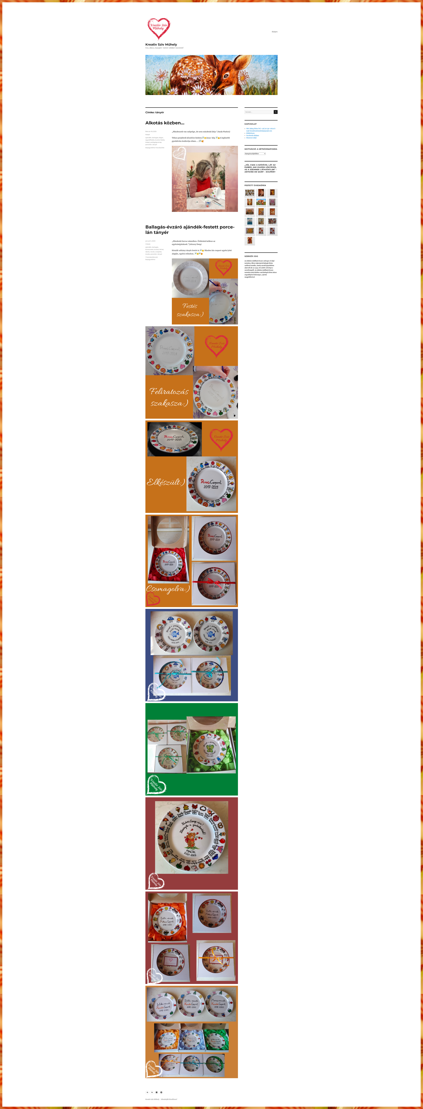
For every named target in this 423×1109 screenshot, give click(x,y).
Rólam (275, 32)
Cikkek (147, 244)
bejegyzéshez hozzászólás (154, 147)
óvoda (147, 254)
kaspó (147, 142)
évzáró (157, 140)
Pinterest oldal (251, 138)
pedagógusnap (155, 142)
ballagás (155, 137)
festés (162, 140)
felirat (162, 249)
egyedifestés (149, 140)
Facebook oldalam (252, 135)
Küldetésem (250, 133)
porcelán (148, 144)
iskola (147, 252)
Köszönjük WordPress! (169, 1099)
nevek (152, 252)
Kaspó (147, 134)
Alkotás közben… (164, 122)
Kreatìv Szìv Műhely (161, 44)
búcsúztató (149, 249)
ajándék (148, 137)
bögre (161, 137)
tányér (154, 144)
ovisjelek (158, 252)
